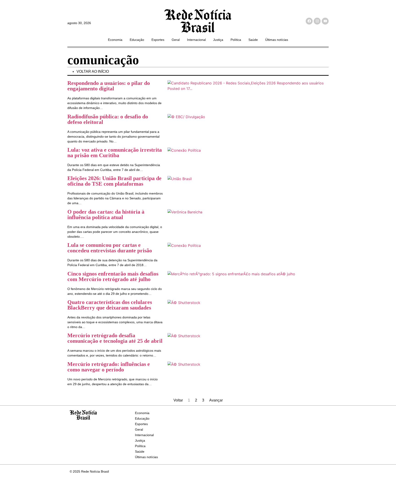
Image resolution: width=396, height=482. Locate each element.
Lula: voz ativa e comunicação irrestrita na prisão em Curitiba (114, 152)
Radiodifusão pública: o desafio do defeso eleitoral (107, 119)
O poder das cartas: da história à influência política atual (105, 214)
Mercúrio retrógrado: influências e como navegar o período (108, 367)
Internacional (196, 40)
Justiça (218, 40)
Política (236, 40)
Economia (115, 40)
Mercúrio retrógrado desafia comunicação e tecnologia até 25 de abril (114, 338)
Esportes (157, 40)
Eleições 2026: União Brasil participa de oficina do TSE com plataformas (114, 181)
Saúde (253, 40)
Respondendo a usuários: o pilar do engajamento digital (108, 86)
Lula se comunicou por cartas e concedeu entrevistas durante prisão (109, 248)
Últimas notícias (276, 40)
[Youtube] (325, 21)
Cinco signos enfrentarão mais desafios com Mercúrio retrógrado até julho (112, 276)
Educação (137, 40)
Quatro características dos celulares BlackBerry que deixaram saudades (109, 305)
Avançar (216, 400)
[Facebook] (309, 21)
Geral (176, 40)
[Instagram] (317, 21)
